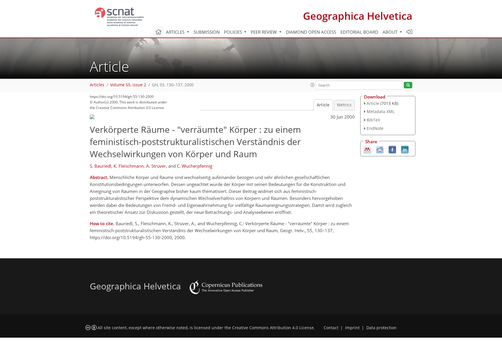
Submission (206, 32)
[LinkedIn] (405, 149)
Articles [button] (176, 32)
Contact (331, 327)
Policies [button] (233, 32)
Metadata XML (381, 111)
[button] (313, 84)
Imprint (352, 327)
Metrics (344, 105)
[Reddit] (380, 149)
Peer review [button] (264, 32)
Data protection (381, 327)
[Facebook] (392, 149)
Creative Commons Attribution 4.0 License (273, 327)
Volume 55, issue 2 (128, 84)
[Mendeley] (367, 149)
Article (323, 105)
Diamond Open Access (311, 32)
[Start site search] (408, 85)
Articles (97, 84)
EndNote (375, 128)
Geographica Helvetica (357, 16)
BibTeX (373, 120)
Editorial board (359, 32)
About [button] (391, 32)
